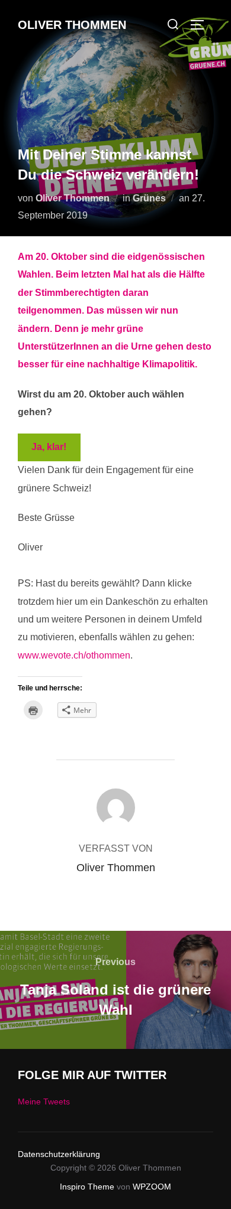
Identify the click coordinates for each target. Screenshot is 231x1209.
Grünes (149, 198)
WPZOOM (152, 1186)
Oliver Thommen (72, 24)
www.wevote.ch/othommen (74, 655)
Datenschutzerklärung (59, 1154)
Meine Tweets (44, 1101)
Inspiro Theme (87, 1186)
